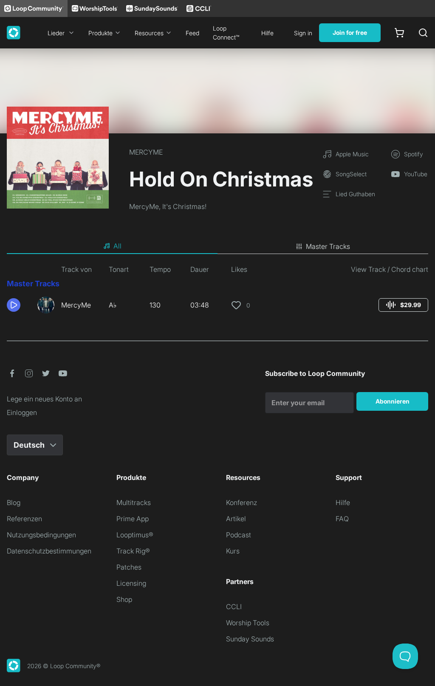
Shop (124, 599)
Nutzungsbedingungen (41, 535)
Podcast (238, 535)
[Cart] (399, 33)
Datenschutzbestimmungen (49, 551)
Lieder (56, 33)
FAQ (342, 518)
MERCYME (146, 152)
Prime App (132, 518)
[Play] (13, 305)
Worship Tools (247, 622)
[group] (403, 305)
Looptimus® (134, 535)
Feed (192, 33)
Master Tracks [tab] (328, 246)
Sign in (303, 33)
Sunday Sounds (250, 639)
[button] (19, 305)
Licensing (131, 583)
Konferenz (241, 502)
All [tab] (117, 246)
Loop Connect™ (226, 33)
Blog (13, 502)
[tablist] (217, 246)
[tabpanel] (217, 292)
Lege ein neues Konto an (44, 399)
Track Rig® (133, 551)
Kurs (233, 551)
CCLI (234, 606)
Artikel (236, 518)
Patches (128, 567)
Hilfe (267, 33)
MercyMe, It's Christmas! (167, 206)
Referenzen (24, 518)
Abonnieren (393, 401)
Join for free (350, 32)
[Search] (423, 33)
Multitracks (133, 502)
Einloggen (22, 412)
